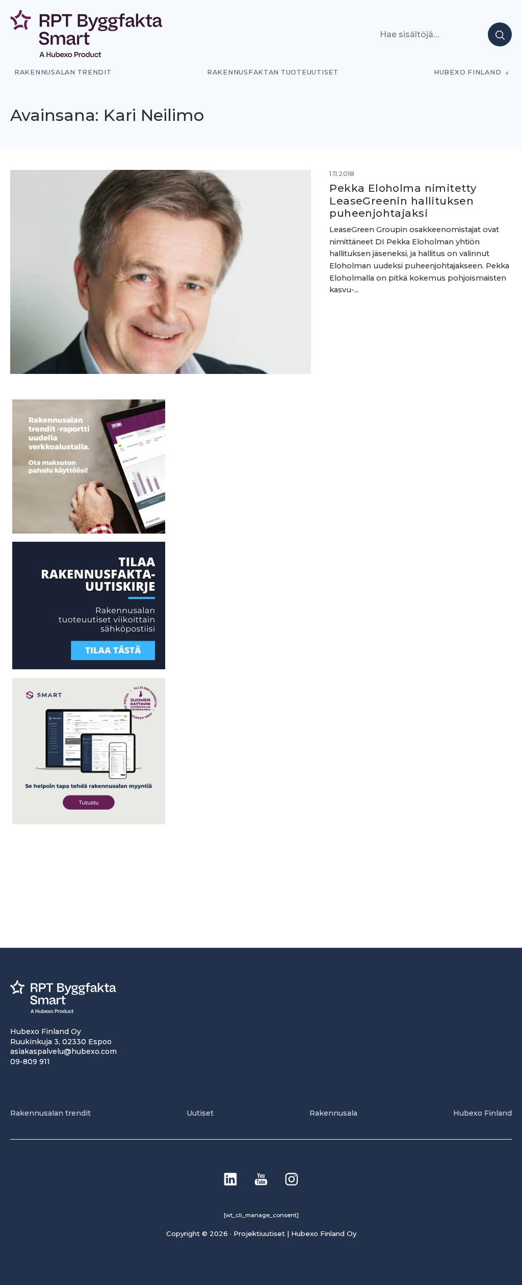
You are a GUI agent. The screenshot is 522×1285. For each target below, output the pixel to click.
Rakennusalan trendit (63, 72)
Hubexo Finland (467, 72)
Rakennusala (333, 1113)
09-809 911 (30, 1061)
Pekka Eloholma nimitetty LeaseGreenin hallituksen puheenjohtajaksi (402, 200)
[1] (88, 666)
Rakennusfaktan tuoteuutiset (272, 72)
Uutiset (200, 1113)
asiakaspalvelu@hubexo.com (63, 1051)
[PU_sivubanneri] (88, 531)
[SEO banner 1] (88, 821)
